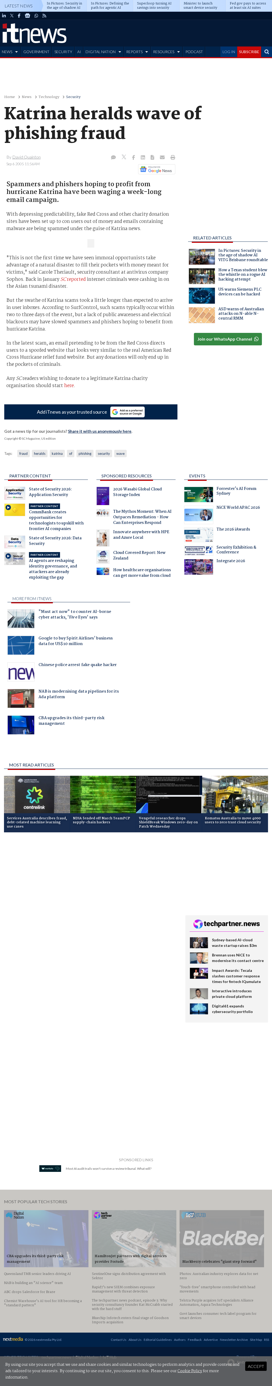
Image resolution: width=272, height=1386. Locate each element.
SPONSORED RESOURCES (126, 475)
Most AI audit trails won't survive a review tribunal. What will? (108, 1169)
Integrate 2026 (230, 561)
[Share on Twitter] (124, 158)
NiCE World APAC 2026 (238, 508)
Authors (180, 1340)
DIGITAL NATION (101, 51)
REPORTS (134, 51)
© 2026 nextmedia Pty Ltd (43, 1340)
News (27, 97)
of (70, 453)
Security (73, 97)
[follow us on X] (12, 16)
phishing (85, 453)
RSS (266, 1340)
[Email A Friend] (163, 158)
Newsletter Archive (234, 1340)
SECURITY (63, 51)
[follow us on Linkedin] (4, 16)
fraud (23, 453)
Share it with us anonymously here (99, 431)
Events (197, 475)
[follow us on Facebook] (19, 16)
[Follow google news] (155, 169)
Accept (256, 1366)
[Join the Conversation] (113, 158)
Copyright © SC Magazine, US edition (30, 438)
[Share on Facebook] (134, 158)
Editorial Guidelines (158, 1340)
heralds (39, 453)
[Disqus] (90, 907)
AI (79, 51)
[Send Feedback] (153, 158)
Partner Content (30, 475)
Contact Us (118, 1340)
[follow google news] (27, 16)
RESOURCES (163, 51)
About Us (135, 1340)
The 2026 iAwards (233, 530)
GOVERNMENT (36, 51)
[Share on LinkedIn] (143, 158)
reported (73, 279)
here (68, 385)
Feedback (195, 1340)
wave (120, 453)
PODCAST (194, 51)
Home (9, 97)
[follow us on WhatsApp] (36, 16)
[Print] (171, 158)
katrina (57, 453)
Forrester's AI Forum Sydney (236, 492)
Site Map (256, 1340)
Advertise (211, 1340)
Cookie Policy (189, 1371)
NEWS (7, 51)
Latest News (19, 5)
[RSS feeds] (44, 16)
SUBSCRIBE (249, 51)
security (104, 453)
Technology (49, 97)
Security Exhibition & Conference (236, 550)
